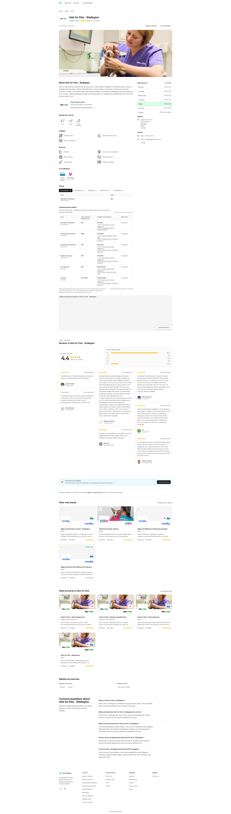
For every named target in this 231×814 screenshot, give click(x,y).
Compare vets (110, 779)
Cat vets (70, 687)
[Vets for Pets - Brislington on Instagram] (144, 143)
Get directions (164, 327)
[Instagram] (65, 789)
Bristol (61, 11)
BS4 (72, 11)
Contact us (155, 776)
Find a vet (109, 776)
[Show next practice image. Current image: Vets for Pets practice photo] (115, 53)
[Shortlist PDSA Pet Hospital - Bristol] (100, 509)
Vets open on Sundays (124, 687)
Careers (131, 782)
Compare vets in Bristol (164, 502)
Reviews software (87, 779)
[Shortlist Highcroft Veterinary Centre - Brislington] (62, 509)
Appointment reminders (89, 786)
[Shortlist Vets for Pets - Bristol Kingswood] (62, 597)
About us (131, 776)
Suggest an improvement (94, 492)
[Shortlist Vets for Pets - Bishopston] (62, 635)
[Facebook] (61, 789)
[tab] (65, 190)
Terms (131, 789)
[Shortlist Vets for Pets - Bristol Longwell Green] (100, 597)
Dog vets (62, 687)
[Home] (60, 2)
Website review (87, 799)
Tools (107, 782)
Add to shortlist (152, 26)
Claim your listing (87, 802)
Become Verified (87, 776)
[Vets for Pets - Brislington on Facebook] (141, 143)
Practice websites (87, 796)
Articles (108, 786)
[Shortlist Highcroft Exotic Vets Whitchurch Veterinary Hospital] (62, 547)
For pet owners (87, 3)
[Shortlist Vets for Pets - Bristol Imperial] (138, 597)
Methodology (133, 779)
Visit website (166, 26)
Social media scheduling (89, 782)
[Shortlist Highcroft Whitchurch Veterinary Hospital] (138, 509)
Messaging (85, 792)
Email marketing (87, 789)
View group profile (166, 591)
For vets (76, 3)
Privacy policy (133, 786)
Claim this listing (164, 482)
